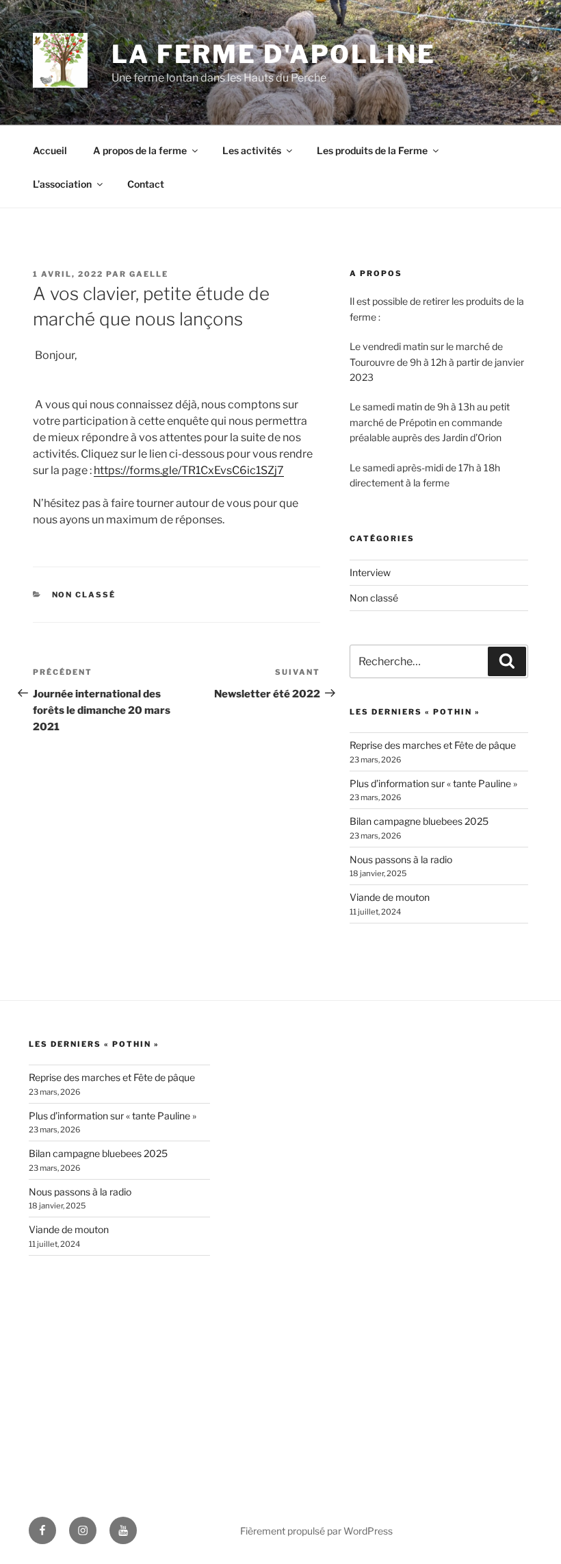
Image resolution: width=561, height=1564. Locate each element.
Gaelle (148, 274)
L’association (62, 184)
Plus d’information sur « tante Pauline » (433, 783)
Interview (370, 572)
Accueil (50, 150)
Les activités (251, 150)
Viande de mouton (390, 897)
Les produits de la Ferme (372, 150)
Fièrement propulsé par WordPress (316, 1531)
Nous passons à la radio (401, 859)
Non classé (84, 594)
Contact (145, 184)
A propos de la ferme (140, 150)
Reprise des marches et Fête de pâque (433, 745)
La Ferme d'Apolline (274, 54)
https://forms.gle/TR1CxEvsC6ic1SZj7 (189, 470)
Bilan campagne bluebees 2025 (419, 821)
